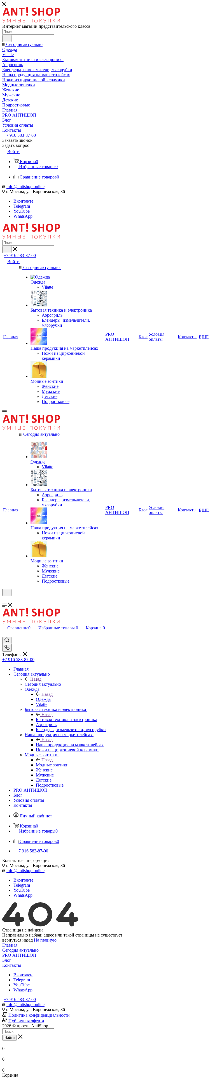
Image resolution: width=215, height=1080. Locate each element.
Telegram (21, 206)
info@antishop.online (25, 186)
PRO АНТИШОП (19, 955)
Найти (9, 1037)
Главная (9, 945)
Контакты (11, 965)
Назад (35, 679)
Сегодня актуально (43, 684)
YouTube (21, 211)
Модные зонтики (52, 765)
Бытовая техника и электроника (66, 719)
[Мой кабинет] (4, 599)
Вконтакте (23, 201)
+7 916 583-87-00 (20, 135)
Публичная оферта (26, 1020)
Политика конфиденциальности (39, 1015)
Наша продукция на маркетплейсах (70, 744)
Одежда (43, 699)
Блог (6, 960)
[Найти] (6, 38)
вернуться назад (17, 940)
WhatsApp (22, 216)
